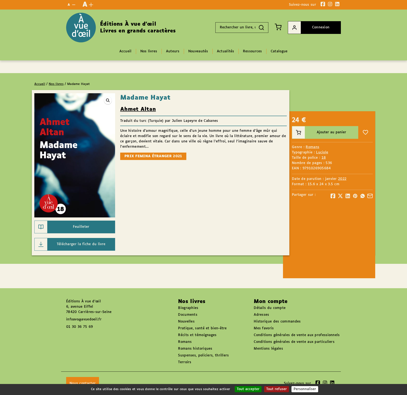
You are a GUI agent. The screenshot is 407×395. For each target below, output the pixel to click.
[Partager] (333, 196)
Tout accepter (248, 389)
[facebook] (322, 4)
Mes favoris (264, 328)
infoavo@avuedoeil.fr (84, 319)
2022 (342, 179)
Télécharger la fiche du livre (81, 244)
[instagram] (330, 4)
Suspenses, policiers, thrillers (203, 355)
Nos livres (56, 84)
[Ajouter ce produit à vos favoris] (365, 132)
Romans (312, 147)
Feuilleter (81, 227)
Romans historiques (195, 348)
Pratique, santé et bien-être (202, 328)
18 (324, 158)
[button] (108, 100)
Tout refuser (276, 389)
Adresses (261, 315)
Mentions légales (268, 348)
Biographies (188, 308)
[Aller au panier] (278, 27)
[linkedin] (337, 4)
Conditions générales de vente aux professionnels (297, 335)
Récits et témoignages (197, 335)
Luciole (322, 152)
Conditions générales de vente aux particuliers (294, 342)
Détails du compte (270, 308)
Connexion (321, 27)
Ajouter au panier (331, 132)
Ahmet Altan (138, 109)
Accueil (39, 84)
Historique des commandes (277, 321)
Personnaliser (305, 389)
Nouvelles (186, 321)
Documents (187, 315)
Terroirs (184, 362)
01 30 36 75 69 (79, 327)
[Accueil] (81, 27)
